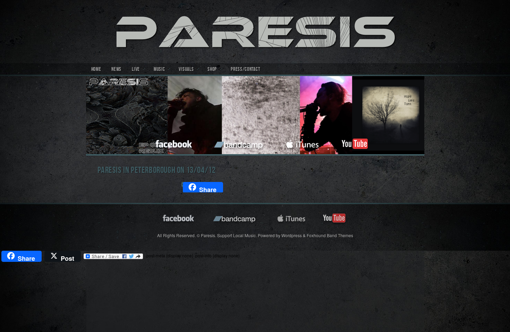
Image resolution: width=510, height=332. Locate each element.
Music (159, 70)
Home (96, 70)
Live (136, 70)
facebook (174, 143)
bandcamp (239, 143)
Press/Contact (245, 70)
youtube (354, 143)
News (116, 70)
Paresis (255, 31)
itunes (302, 143)
